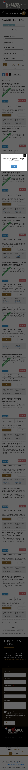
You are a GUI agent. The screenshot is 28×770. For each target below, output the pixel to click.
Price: (9, 36)
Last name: (7, 678)
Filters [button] (14, 68)
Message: (7, 700)
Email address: (8, 686)
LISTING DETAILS (6, 115)
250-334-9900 (18, 122)
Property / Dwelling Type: (11, 30)
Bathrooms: (9, 47)
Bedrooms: (9, 42)
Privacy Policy (16, 749)
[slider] (4, 38)
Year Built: (10, 53)
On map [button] (18, 64)
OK (14, 166)
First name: (7, 671)
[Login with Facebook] (3, 75)
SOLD (25, 9)
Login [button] (17, 75)
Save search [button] (5, 64)
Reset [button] (23, 64)
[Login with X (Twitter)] (10, 75)
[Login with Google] (7, 75)
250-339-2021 (6, 122)
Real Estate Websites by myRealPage (14, 751)
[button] (4, 666)
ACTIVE (19, 9)
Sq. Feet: (9, 58)
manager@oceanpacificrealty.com (15, 659)
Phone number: (8, 693)
